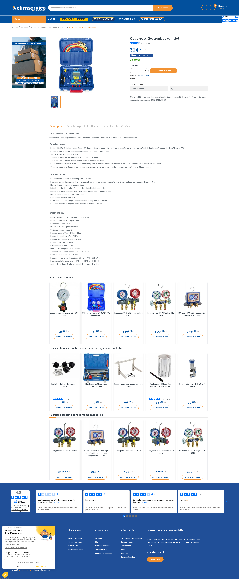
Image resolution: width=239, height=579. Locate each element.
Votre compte (127, 530)
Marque (133, 78)
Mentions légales (75, 538)
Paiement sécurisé (102, 546)
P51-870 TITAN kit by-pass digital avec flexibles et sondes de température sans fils (96, 453)
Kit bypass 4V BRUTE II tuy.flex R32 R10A (128, 314)
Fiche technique (137, 84)
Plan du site (73, 546)
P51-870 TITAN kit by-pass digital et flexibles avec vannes (192, 314)
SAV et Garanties (101, 550)
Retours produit (127, 542)
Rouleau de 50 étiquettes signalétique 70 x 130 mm (160, 385)
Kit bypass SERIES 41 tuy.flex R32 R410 (160, 314)
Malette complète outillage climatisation (96, 385)
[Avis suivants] (226, 502)
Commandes (126, 546)
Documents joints (102, 126)
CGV (96, 542)
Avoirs (123, 550)
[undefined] (29, 506)
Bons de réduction (128, 557)
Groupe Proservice (26, 570)
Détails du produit (77, 126)
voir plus (56, 502)
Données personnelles (103, 553)
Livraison (98, 538)
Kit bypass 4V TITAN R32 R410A (64, 451)
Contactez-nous (75, 542)
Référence (134, 75)
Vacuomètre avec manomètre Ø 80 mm (64, 314)
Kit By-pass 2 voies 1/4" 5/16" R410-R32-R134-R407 (96, 314)
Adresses (124, 553)
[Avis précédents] (34, 502)
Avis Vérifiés (123, 126)
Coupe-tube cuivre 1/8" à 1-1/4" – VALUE (192, 385)
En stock (135, 60)
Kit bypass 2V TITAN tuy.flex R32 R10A (161, 452)
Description (56, 126)
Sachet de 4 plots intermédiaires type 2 (64, 385)
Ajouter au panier (163, 71)
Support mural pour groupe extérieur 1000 (128, 385)
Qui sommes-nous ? (76, 550)
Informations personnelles (131, 538)
